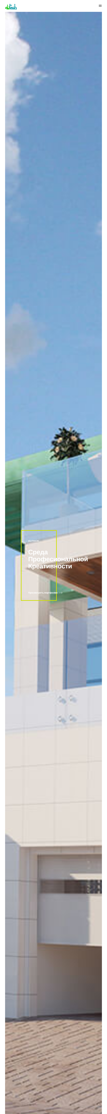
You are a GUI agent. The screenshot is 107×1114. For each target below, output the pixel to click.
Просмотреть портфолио (43, 592)
